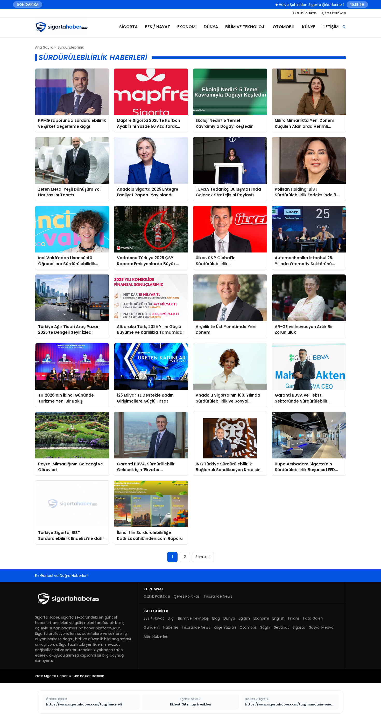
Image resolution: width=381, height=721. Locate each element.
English (278, 618)
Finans (294, 618)
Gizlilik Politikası (305, 13)
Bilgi (171, 618)
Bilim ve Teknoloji (245, 27)
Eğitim (244, 618)
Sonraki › (202, 556)
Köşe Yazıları (225, 627)
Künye (308, 27)
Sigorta (128, 27)
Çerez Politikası (334, 13)
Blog (216, 618)
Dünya (211, 27)
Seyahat (281, 627)
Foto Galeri (313, 618)
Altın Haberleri (156, 636)
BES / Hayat (157, 27)
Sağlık (265, 627)
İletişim (330, 27)
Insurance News (218, 596)
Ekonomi (186, 27)
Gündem (152, 627)
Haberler (170, 627)
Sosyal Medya (321, 627)
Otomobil (284, 27)
